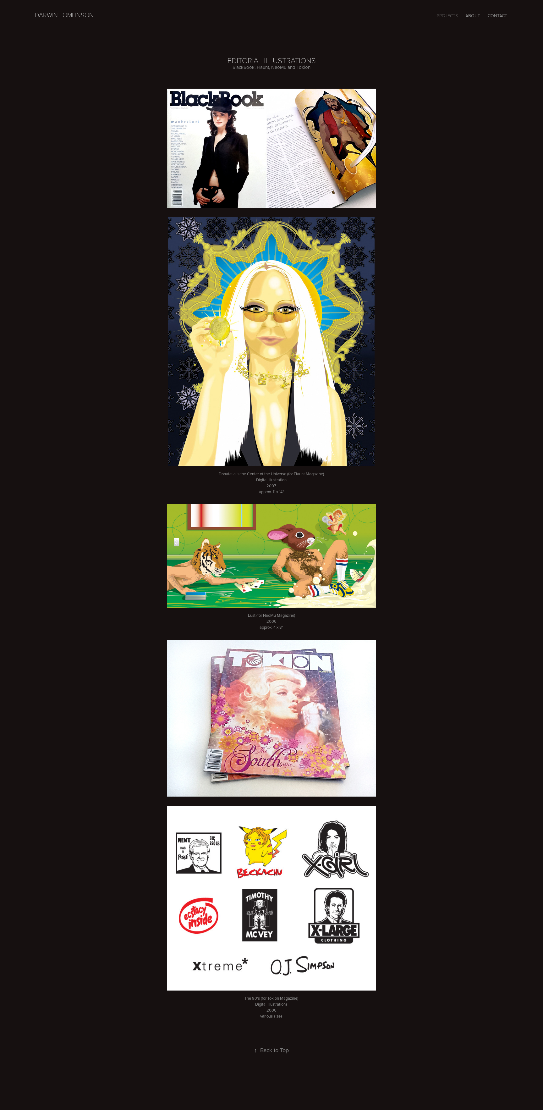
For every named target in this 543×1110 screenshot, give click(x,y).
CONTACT (497, 16)
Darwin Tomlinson (64, 14)
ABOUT (472, 16)
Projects (447, 16)
